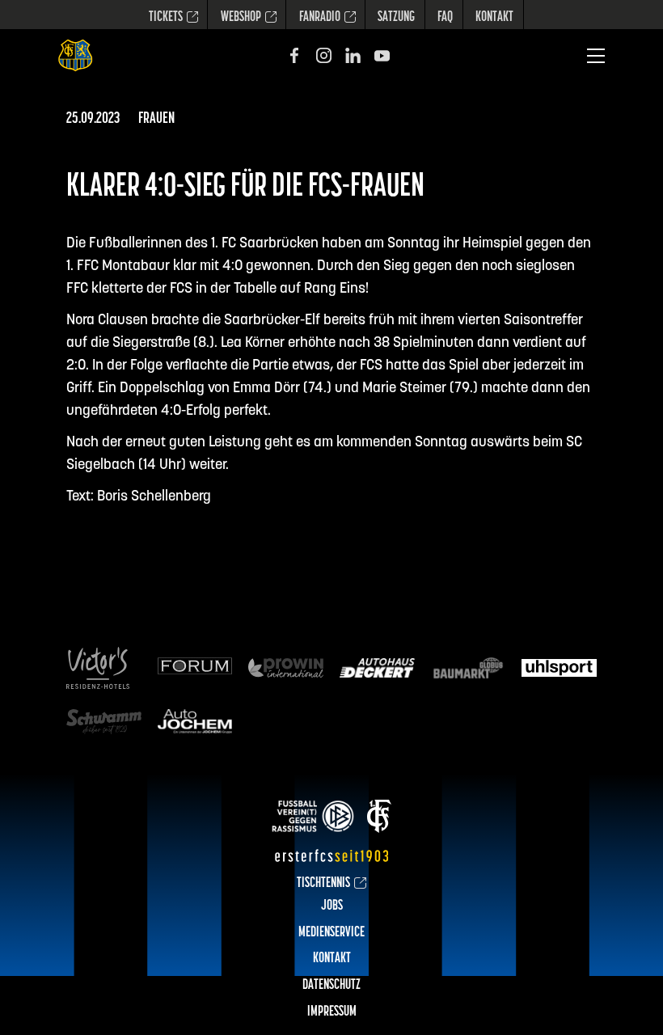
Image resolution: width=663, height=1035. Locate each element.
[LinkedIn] (353, 55)
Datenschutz (331, 985)
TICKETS (166, 18)
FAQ (445, 18)
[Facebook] (294, 55)
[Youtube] (382, 55)
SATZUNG (396, 18)
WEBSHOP (241, 18)
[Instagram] (324, 55)
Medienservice (331, 933)
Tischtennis (323, 884)
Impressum (332, 1012)
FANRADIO (319, 18)
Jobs (332, 906)
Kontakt (494, 18)
